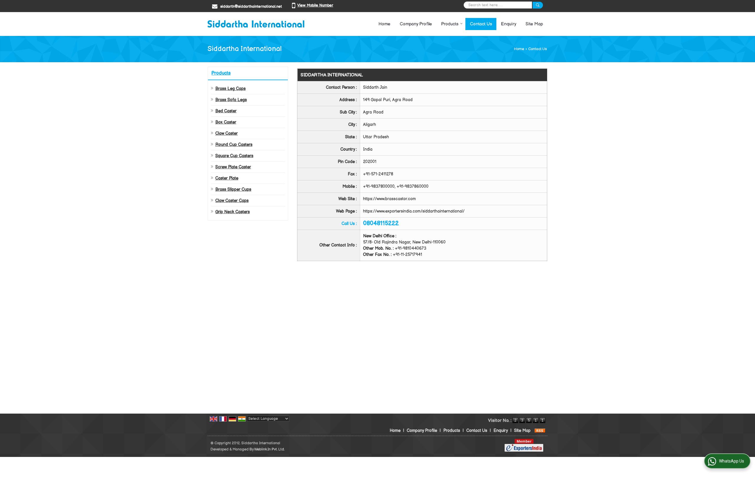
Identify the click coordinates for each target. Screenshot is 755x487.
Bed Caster (226, 110)
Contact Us (481, 24)
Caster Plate (226, 178)
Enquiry (508, 24)
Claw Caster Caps (232, 200)
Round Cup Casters (233, 144)
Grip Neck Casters (232, 211)
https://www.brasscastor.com (389, 198)
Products (449, 24)
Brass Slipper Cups (233, 189)
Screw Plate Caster (233, 167)
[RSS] (540, 430)
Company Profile (416, 24)
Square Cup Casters (234, 155)
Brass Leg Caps (230, 88)
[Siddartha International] (256, 24)
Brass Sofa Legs (231, 99)
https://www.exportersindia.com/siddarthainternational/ (414, 211)
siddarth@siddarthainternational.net (251, 6)
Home (384, 24)
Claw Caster (226, 133)
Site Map (534, 24)
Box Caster (225, 122)
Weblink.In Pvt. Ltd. (269, 449)
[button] (315, 5)
